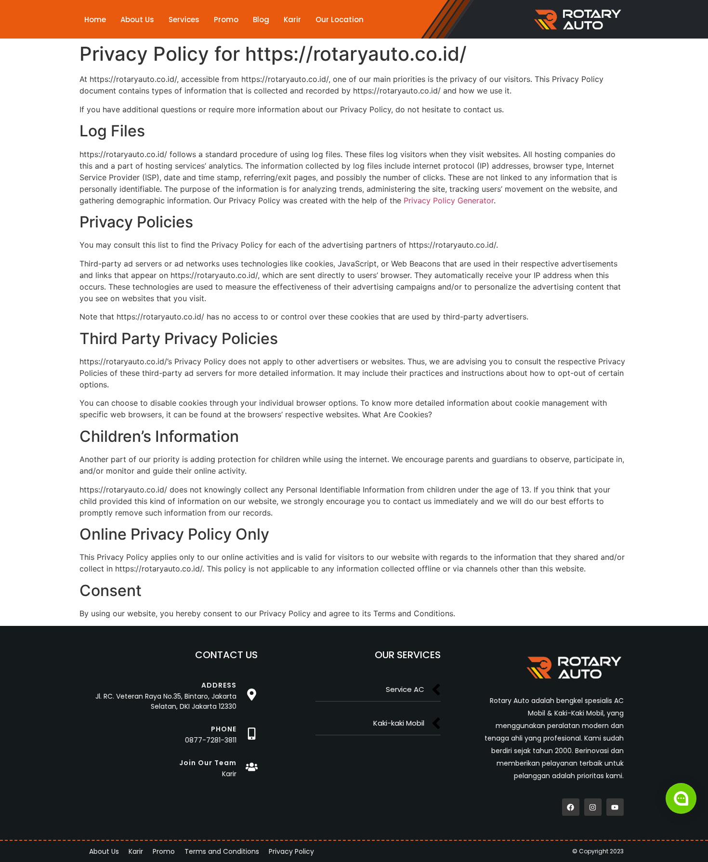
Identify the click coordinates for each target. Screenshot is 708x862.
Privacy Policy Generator (449, 200)
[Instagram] (593, 807)
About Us (137, 19)
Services (184, 19)
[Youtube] (615, 807)
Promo (226, 19)
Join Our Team (207, 763)
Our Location (339, 19)
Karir (292, 19)
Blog (261, 19)
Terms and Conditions (221, 851)
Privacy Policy (291, 851)
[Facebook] (570, 807)
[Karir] (252, 767)
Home (95, 19)
